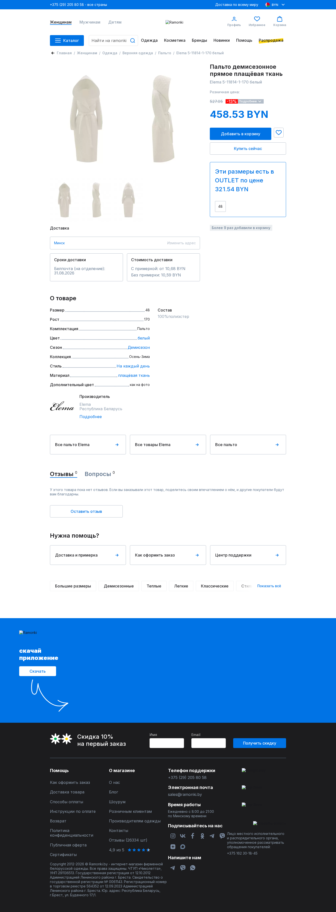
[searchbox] (113, 40)
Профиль (234, 25)
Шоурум (117, 802)
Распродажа (271, 40)
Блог (113, 792)
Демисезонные (119, 586)
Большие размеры (73, 586)
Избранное (257, 25)
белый (144, 338)
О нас (114, 782)
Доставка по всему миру (236, 4)
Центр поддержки (233, 555)
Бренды (199, 40)
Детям (115, 22)
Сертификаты (63, 854)
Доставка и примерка (76, 555)
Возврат (58, 821)
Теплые (154, 586)
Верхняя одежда (137, 53)
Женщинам (61, 22)
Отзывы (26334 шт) (128, 840)
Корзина (279, 25)
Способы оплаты (66, 802)
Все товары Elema (152, 444)
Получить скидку (259, 743)
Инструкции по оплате (73, 811)
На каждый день (133, 366)
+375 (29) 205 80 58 (187, 777)
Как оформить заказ (155, 555)
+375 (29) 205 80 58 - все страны (78, 4)
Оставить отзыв (86, 511)
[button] (279, 132)
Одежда (149, 40)
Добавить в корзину (240, 133)
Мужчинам (89, 22)
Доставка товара (67, 792)
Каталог (71, 40)
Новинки (222, 40)
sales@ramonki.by (185, 794)
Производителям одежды (135, 821)
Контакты (118, 830)
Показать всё (269, 586)
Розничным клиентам (130, 811)
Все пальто (226, 444)
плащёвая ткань (134, 375)
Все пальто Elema (72, 444)
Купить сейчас (248, 148)
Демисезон (139, 347)
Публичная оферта (68, 845)
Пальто (164, 53)
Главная (64, 53)
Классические (215, 586)
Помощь (244, 40)
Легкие (181, 586)
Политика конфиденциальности (71, 833)
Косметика (174, 40)
